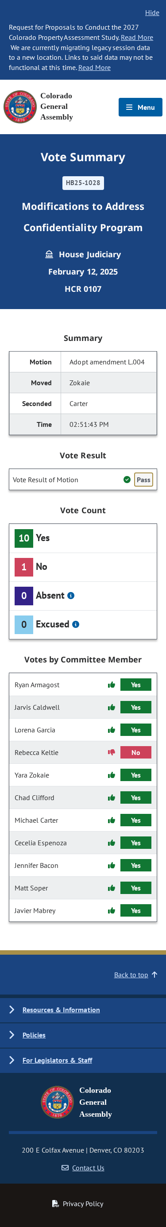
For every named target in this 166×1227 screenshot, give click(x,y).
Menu (145, 107)
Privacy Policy (83, 1203)
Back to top (131, 974)
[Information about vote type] (70, 595)
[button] (83, 1010)
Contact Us (88, 1167)
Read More (137, 37)
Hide (152, 12)
